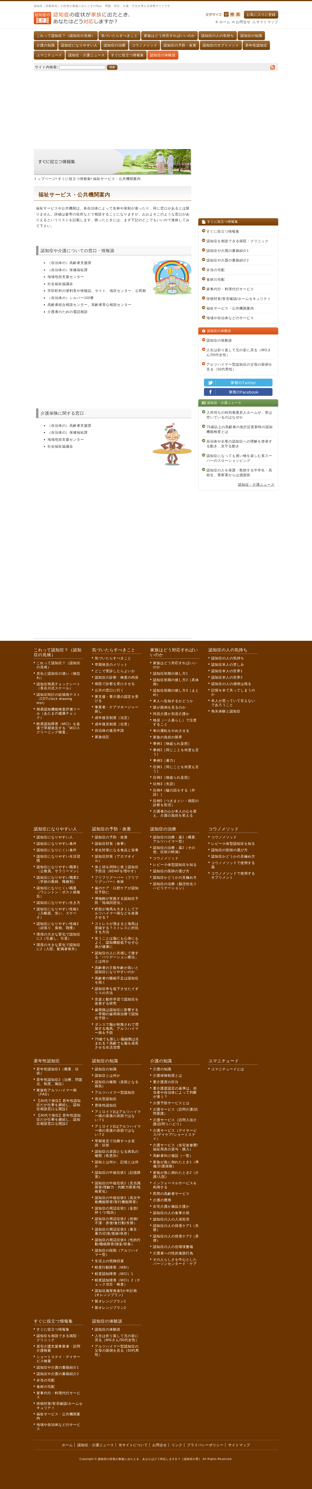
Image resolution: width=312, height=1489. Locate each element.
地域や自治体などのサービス (230, 318)
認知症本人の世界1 (227, 671)
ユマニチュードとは (227, 1069)
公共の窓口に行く (109, 690)
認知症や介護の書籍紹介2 (227, 260)
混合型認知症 (106, 1099)
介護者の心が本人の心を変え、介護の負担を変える (175, 813)
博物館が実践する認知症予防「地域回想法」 (117, 901)
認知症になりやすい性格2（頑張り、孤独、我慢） (58, 926)
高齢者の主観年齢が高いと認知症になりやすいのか (117, 970)
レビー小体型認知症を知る (175, 865)
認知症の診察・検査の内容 (117, 677)
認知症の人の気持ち (217, 36)
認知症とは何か (107, 1075)
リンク (177, 1445)
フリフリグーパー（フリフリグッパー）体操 (117, 879)
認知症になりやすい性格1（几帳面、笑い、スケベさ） (58, 913)
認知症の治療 (115, 45)
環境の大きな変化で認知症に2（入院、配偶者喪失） (58, 947)
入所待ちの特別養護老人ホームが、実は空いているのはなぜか (239, 414)
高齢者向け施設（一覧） (173, 1156)
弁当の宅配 (215, 270)
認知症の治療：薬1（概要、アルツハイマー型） (176, 839)
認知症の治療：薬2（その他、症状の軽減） (174, 850)
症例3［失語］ (165, 784)
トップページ (45, 179)
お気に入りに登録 (261, 14)
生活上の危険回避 (109, 1261)
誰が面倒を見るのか (169, 707)
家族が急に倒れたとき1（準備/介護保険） (176, 1164)
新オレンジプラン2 (110, 1308)
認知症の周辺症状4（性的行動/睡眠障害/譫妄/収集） (118, 1242)
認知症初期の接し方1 (170, 673)
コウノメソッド (144, 45)
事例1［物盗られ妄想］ (172, 743)
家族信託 (102, 737)
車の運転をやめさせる (171, 731)
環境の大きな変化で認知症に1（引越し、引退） (58, 936)
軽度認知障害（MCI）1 (114, 1274)
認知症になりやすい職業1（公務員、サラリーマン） (58, 869)
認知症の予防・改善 (180, 45)
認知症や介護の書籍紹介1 (227, 251)
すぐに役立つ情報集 (127, 55)
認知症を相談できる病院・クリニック (237, 241)
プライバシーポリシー (205, 1445)
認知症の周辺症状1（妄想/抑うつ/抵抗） (116, 1210)
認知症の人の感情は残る (231, 684)
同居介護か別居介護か (171, 714)
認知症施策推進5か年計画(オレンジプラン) (116, 1293)
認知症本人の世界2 (227, 677)
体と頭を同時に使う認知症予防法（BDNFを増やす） (117, 869)
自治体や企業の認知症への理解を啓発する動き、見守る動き (239, 443)
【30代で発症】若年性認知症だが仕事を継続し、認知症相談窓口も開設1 (59, 1105)
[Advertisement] (156, 108)
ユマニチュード (49, 55)
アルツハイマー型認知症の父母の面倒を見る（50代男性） (239, 366)
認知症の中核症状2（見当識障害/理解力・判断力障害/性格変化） (118, 1187)
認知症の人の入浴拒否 (171, 1219)
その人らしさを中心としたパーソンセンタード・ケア (175, 1262)
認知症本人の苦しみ (227, 664)
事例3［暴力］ (165, 760)
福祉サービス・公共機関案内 (230, 308)
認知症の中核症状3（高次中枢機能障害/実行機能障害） (118, 1200)
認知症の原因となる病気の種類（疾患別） (117, 1153)
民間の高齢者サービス (171, 1194)
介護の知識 (46, 45)
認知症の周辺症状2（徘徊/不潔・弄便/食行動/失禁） (116, 1221)
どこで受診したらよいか (115, 671)
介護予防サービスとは (171, 1103)
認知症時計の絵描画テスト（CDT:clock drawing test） (58, 699)
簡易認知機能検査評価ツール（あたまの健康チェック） (58, 713)
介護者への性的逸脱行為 (173, 1253)
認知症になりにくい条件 (57, 850)
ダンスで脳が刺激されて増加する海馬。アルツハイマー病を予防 (117, 1028)
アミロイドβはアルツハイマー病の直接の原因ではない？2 (118, 1130)
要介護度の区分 (166, 1082)
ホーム (224, 22)
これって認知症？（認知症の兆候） (66, 36)
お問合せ (243, 22)
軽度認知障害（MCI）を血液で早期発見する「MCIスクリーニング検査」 (58, 728)
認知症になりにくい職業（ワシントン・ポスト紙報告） (58, 892)
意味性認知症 (106, 1105)
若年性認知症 (256, 45)
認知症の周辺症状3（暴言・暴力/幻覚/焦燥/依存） (118, 1231)
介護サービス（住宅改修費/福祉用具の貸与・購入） (175, 1147)
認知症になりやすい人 (79, 45)
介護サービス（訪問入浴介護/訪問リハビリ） (175, 1122)
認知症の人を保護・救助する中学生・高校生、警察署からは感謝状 (239, 472)
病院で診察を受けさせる (115, 684)
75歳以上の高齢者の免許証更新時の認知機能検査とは (239, 429)
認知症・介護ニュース (86, 55)
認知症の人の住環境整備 (173, 1247)
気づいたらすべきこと (119, 36)
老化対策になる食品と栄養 (117, 850)
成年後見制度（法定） (113, 718)
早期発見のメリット (111, 664)
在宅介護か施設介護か (171, 1206)
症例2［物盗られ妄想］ (172, 777)
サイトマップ (267, 22)
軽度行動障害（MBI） (113, 1267)
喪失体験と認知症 (226, 711)
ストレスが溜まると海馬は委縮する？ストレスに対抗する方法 (117, 928)
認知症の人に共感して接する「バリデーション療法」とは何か (117, 957)
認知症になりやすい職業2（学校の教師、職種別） (58, 879)
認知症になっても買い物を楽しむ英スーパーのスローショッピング (239, 458)
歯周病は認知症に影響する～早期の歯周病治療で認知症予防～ (117, 1014)
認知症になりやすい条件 (57, 843)
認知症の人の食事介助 (171, 1213)
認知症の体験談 (163, 55)
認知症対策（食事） (111, 843)
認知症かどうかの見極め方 (175, 877)
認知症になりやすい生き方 (58, 903)
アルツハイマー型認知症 (115, 1092)
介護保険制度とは (167, 1075)
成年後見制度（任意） (113, 724)
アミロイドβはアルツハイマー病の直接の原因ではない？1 (118, 1116)
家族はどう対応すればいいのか (169, 36)
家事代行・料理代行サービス (230, 289)
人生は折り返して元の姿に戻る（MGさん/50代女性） (238, 352)
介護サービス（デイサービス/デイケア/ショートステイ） (175, 1134)
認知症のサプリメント (221, 45)
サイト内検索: (46, 67)
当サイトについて (133, 1445)
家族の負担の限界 (167, 737)
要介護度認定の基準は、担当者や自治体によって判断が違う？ (175, 1092)
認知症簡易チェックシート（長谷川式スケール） (58, 686)
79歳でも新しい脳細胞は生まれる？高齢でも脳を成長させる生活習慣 (117, 1043)
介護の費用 (162, 1200)
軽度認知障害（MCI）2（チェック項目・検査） (117, 1282)
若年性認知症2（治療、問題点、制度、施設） (59, 1082)
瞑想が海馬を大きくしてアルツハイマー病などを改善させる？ (117, 913)
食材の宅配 (215, 279)
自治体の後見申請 (109, 730)
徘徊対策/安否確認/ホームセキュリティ (238, 299)
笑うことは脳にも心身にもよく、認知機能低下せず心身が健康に (117, 942)
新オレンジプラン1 (110, 1301)
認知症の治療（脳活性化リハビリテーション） (175, 886)
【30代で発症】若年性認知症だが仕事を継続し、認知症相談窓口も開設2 (59, 1119)
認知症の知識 (251, 36)
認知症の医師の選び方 (171, 871)
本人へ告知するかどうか (173, 701)
